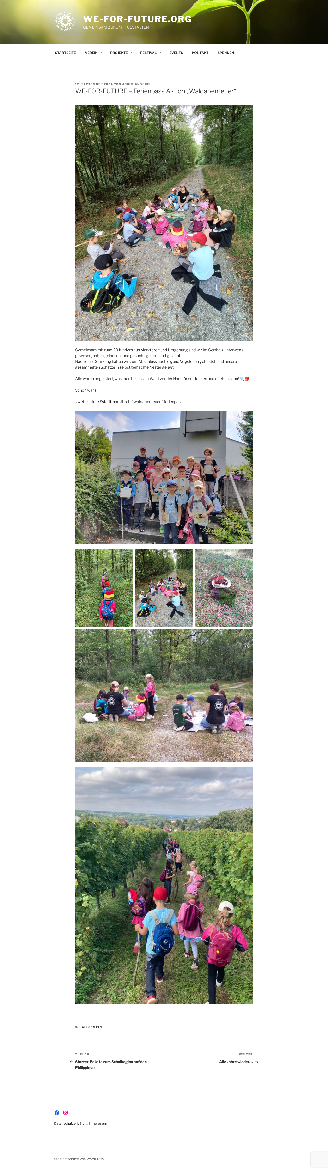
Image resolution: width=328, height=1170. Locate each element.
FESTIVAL (148, 53)
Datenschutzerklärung (71, 1123)
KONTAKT (200, 53)
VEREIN (91, 53)
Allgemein (92, 1027)
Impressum (99, 1123)
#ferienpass (171, 402)
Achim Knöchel (137, 84)
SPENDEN (226, 53)
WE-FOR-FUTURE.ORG (137, 19)
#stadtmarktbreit (115, 402)
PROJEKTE (119, 53)
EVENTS (176, 53)
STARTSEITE (65, 53)
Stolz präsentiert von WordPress (79, 1159)
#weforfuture (87, 402)
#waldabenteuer (146, 402)
